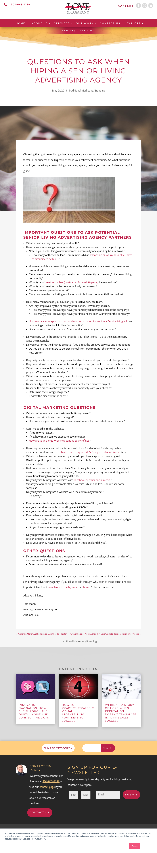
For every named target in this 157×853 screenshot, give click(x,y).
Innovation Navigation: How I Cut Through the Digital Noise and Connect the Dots (34, 711)
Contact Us (110, 23)
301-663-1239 (20, 4)
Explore (133, 23)
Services (62, 23)
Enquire (79, 452)
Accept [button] (135, 846)
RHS (88, 452)
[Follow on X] (144, 5)
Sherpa (96, 452)
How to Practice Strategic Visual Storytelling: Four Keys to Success (78, 712)
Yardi (116, 452)
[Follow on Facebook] (138, 5)
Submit (131, 794)
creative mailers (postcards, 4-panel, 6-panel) (71, 282)
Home (20, 23)
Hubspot (106, 452)
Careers (126, 5)
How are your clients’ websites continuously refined (59, 440)
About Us (39, 23)
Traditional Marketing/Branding (87, 90)
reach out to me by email (63, 587)
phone (85, 587)
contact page (47, 787)
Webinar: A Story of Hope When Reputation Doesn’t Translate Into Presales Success (120, 712)
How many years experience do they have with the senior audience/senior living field (78, 321)
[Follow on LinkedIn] (150, 5)
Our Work (85, 23)
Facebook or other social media (92, 480)
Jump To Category (57, 748)
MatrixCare (67, 452)
